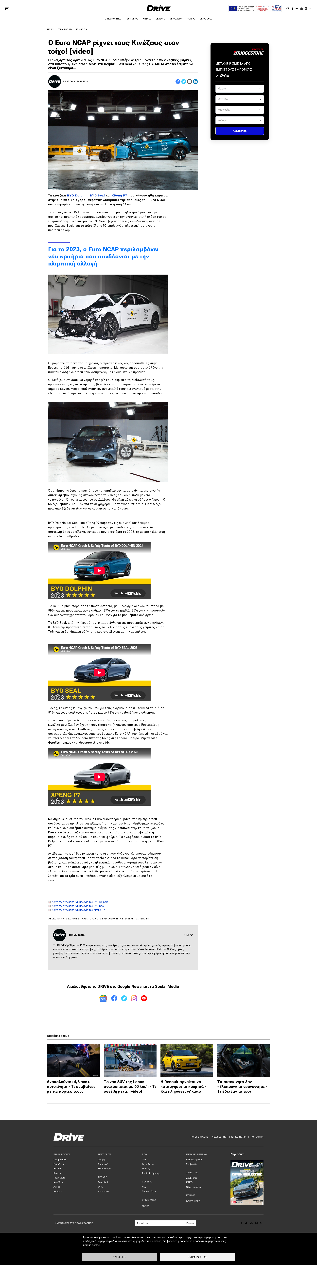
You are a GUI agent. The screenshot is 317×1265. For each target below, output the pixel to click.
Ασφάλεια (81, 29)
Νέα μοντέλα (60, 1159)
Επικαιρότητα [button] (61, 1154)
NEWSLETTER (219, 1137)
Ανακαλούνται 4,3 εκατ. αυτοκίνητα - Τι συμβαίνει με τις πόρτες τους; (71, 1086)
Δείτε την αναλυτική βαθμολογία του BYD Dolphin (80, 902)
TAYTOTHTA (257, 1137)
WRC (100, 1187)
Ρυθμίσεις (119, 1257)
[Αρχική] (158, 8)
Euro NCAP (57, 918)
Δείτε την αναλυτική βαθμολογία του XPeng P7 (78, 910)
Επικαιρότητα (113, 19)
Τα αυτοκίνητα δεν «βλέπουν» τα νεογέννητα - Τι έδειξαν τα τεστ (242, 1086)
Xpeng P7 (143, 918)
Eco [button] (144, 1154)
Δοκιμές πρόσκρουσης (83, 918)
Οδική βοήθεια (193, 1187)
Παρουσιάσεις (149, 1191)
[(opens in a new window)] (293, 8)
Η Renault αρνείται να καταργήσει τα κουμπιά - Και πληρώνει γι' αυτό (183, 1086)
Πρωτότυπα (59, 1164)
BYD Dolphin (77, 195)
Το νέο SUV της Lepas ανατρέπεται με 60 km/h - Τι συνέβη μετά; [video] (130, 1086)
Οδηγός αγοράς (194, 1159)
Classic (160, 19)
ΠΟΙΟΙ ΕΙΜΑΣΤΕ (199, 1137)
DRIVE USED (206, 19)
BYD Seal (97, 195)
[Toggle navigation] (7, 8)
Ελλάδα (57, 1168)
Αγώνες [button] (102, 1177)
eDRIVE (191, 19)
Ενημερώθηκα (197, 1257)
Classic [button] (147, 1181)
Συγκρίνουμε (104, 1168)
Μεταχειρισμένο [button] (196, 1154)
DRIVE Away (176, 19)
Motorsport (103, 1191)
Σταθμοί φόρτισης (151, 1173)
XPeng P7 (119, 195)
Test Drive (131, 19)
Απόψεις (57, 1191)
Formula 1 (103, 1182)
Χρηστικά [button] (192, 1172)
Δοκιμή (101, 1159)
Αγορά (56, 1187)
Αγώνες (147, 19)
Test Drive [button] (104, 1154)
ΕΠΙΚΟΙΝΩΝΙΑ (239, 1137)
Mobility (146, 1168)
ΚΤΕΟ (189, 1182)
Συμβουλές (191, 1164)
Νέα (144, 1159)
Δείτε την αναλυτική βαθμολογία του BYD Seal (78, 906)
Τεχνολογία (59, 1178)
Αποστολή (103, 1164)
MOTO (145, 1206)
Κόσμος (57, 1173)
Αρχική (50, 29)
